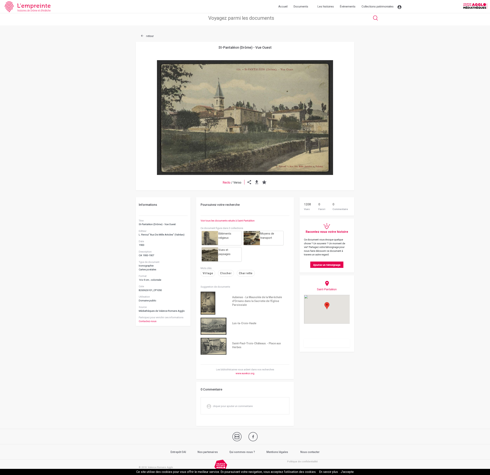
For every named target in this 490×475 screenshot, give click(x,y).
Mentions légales (277, 452)
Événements (347, 6)
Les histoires (326, 6)
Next (341, 108)
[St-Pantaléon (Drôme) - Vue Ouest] (245, 117)
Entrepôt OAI (178, 452)
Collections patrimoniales (378, 6)
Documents (301, 6)
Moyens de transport (267, 236)
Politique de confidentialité (302, 461)
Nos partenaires (208, 452)
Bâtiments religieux (224, 236)
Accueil (282, 6)
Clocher (226, 273)
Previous (148, 108)
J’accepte (347, 472)
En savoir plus (328, 472)
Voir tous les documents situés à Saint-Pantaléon (228, 220)
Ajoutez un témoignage (327, 264)
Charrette (246, 273)
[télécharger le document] (256, 182)
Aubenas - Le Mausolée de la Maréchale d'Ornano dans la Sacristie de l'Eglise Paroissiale (257, 301)
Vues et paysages (224, 252)
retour (149, 36)
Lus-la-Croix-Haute (244, 323)
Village (208, 273)
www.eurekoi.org (245, 373)
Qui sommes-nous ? (242, 452)
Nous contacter (310, 452)
